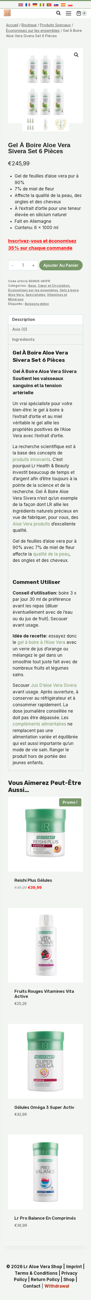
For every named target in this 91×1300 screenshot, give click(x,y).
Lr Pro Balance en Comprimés (45, 1218)
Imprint (74, 1266)
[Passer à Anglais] (20, 5)
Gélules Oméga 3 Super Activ (44, 1107)
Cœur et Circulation (54, 286)
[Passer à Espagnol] (63, 5)
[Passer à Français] (28, 5)
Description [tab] (23, 319)
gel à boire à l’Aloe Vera (41, 642)
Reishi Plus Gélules (33, 880)
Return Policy (45, 1279)
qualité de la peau (51, 554)
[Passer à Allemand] (35, 5)
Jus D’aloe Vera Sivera (54, 685)
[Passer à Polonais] (70, 5)
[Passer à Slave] (56, 5)
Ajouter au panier (61, 265)
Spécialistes (35, 295)
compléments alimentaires (39, 723)
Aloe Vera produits (31, 523)
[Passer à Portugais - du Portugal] (49, 5)
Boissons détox (37, 304)
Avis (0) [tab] (19, 329)
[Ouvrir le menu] (68, 13)
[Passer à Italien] (42, 5)
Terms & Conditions (36, 1273)
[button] (76, 54)
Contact (31, 1286)
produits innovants (31, 459)
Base (32, 286)
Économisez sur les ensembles (33, 290)
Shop (69, 1279)
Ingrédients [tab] (23, 339)
